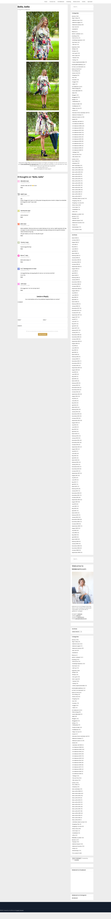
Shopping (74, 75)
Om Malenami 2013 (76, 134)
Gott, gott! (74, 53)
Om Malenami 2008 (76, 123)
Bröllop (73, 99)
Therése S (23, 242)
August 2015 (75, 370)
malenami (79, 614)
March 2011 (74, 486)
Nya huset (90, 1)
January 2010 (75, 517)
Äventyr (74, 16)
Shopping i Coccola (77, 203)
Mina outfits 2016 (76, 185)
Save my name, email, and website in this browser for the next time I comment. (43, 331)
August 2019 (75, 268)
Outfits (83, 1)
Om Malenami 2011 (76, 130)
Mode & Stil (75, 73)
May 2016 (74, 350)
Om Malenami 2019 (76, 148)
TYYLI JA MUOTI (75, 229)
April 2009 (74, 537)
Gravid (73, 110)
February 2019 (75, 277)
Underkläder (75, 209)
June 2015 (74, 374)
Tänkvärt (74, 57)
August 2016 (75, 343)
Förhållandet (75, 106)
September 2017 (76, 315)
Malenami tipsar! (76, 220)
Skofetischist (24, 210)
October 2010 (75, 497)
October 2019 (75, 264)
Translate (76, 860)
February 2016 (75, 356)
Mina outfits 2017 (76, 187)
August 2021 (75, 242)
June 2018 (74, 295)
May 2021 (74, 246)
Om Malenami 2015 (76, 139)
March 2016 (74, 354)
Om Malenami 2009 (76, 126)
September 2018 (76, 288)
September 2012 (76, 447)
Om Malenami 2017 (76, 143)
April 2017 (74, 326)
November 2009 (75, 521)
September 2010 (76, 499)
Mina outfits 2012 (76, 176)
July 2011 (74, 477)
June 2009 (74, 532)
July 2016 (74, 345)
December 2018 (75, 282)
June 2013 (74, 427)
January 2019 (75, 279)
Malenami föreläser (76, 115)
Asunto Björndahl (76, 90)
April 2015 (74, 378)
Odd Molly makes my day (78, 198)
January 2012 (75, 464)
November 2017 (75, 310)
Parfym (74, 225)
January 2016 (75, 359)
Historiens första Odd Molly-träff (80, 112)
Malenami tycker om (77, 117)
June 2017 (74, 321)
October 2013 (75, 418)
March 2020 (74, 253)
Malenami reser (76, 20)
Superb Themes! (20, 910)
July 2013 (74, 425)
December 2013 (75, 414)
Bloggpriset (75, 97)
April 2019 (74, 273)
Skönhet (74, 216)
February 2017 (75, 330)
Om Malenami (61, 1)
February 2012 (75, 462)
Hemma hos (75, 38)
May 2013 (74, 429)
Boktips (74, 49)
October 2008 (75, 550)
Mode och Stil (76, 1)
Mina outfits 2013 (76, 178)
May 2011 (74, 482)
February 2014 (75, 409)
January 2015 (75, 385)
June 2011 (74, 480)
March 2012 (74, 460)
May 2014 (74, 403)
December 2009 (76, 519)
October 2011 (75, 471)
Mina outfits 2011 (76, 174)
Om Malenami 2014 (76, 137)
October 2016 (75, 339)
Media (73, 119)
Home (45, 1)
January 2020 (75, 257)
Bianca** (23, 255)
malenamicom (80, 617)
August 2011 (74, 475)
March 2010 (74, 513)
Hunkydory (74, 163)
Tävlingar (74, 152)
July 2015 (74, 372)
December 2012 (75, 440)
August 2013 (75, 422)
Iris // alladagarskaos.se (27, 268)
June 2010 (74, 506)
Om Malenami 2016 (76, 141)
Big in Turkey (75, 18)
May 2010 (74, 508)
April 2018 (74, 299)
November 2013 (75, 416)
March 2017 (74, 328)
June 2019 (74, 271)
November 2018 (75, 284)
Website (20, 326)
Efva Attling (75, 71)
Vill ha (73, 211)
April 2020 (74, 251)
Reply (21, 187)
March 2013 (74, 433)
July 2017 (74, 319)
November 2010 (75, 495)
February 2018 (75, 304)
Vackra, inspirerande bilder (78, 62)
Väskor (73, 84)
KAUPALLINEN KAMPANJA (77, 64)
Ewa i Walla (74, 161)
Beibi (73, 93)
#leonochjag (75, 88)
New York (74, 27)
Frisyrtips (74, 218)
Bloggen (74, 95)
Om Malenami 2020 (76, 150)
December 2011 (75, 466)
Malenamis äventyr (76, 24)
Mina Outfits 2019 (76, 192)
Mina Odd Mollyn (76, 165)
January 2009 (75, 543)
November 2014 (75, 389)
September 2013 (76, 420)
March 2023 (74, 238)
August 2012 (75, 449)
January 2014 (75, 411)
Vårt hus (74, 44)
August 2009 (75, 528)
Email (45, 320)
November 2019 (75, 262)
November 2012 (75, 442)
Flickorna (74, 31)
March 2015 (74, 381)
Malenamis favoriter (77, 222)
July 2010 (74, 504)
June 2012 (74, 453)
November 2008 (75, 548)
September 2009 (76, 526)
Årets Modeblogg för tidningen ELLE (30, 164)
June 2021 (74, 244)
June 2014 (74, 400)
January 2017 (75, 332)
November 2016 (75, 337)
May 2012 (74, 455)
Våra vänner (75, 156)
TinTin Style (75, 207)
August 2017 (75, 317)
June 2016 (74, 348)
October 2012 (75, 444)
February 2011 (75, 488)
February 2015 (75, 383)
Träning (74, 60)
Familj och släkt (75, 104)
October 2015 (75, 365)
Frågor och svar (76, 108)
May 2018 (74, 297)
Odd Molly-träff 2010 (77, 121)
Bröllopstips (75, 101)
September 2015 (76, 367)
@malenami (75, 898)
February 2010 (75, 515)
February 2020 (75, 255)
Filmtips (74, 51)
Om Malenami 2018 (76, 145)
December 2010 (75, 493)
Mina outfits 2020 (76, 194)
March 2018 (74, 301)
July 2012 (74, 451)
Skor (73, 77)
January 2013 (75, 438)
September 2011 (75, 473)
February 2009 (75, 541)
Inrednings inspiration (77, 40)
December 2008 (76, 546)
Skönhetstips (75, 227)
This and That (75, 154)
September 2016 (76, 341)
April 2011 (74, 484)
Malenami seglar (76, 22)
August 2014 (75, 396)
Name (19, 320)
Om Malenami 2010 (76, 128)
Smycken (74, 79)
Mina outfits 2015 (76, 183)
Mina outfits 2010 (76, 172)
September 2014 (76, 394)
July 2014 (74, 398)
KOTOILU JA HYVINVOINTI (77, 67)
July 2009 (74, 530)
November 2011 (75, 469)
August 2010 (75, 502)
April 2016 (74, 352)
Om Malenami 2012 (76, 132)
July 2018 (74, 293)
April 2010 (74, 510)
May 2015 (74, 376)
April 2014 (74, 405)
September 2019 (76, 266)
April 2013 (74, 431)
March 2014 (74, 407)
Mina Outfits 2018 (76, 189)
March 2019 (74, 275)
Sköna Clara (75, 205)
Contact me (52, 1)
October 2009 (75, 524)
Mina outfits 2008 (76, 167)
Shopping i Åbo (75, 200)
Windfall (74, 29)
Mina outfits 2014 (76, 181)
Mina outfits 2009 (76, 170)
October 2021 (75, 240)
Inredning (68, 1)
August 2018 (75, 290)
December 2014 (75, 387)
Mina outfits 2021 (76, 196)
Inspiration (74, 47)
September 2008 (76, 552)
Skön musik (74, 55)
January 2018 (75, 306)
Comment (20, 302)
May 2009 (74, 535)
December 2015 (75, 361)
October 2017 (75, 312)
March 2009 (74, 539)
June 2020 (74, 249)
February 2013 (75, 436)
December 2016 (75, 334)
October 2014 (75, 392)
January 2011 (75, 491)
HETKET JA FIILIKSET (76, 33)
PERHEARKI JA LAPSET (77, 214)
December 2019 (75, 260)
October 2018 (75, 286)
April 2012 (74, 458)
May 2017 (74, 323)
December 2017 (75, 308)
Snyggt (74, 82)
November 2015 (75, 363)
